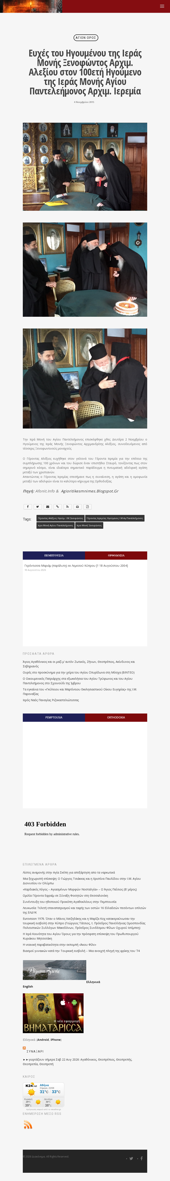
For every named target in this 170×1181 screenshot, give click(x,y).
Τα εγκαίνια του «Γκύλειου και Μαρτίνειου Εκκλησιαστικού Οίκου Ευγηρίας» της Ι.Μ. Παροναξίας (80, 691)
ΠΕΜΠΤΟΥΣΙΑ (53, 555)
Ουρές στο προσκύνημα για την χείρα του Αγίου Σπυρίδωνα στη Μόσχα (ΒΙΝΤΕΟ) (79, 672)
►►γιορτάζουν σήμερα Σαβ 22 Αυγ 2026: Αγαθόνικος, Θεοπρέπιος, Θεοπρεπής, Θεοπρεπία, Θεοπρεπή (77, 1061)
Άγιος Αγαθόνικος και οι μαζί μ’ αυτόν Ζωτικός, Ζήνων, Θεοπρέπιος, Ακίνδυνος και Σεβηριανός (79, 664)
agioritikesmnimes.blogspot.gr (89, 491)
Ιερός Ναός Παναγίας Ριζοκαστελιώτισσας (51, 700)
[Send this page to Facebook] (28, 506)
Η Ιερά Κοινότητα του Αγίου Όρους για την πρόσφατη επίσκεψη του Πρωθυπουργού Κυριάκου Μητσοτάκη (80, 936)
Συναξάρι (35, 1051)
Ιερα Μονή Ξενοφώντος (89, 525)
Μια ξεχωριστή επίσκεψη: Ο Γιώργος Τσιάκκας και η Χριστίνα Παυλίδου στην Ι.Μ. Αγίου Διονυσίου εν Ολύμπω (82, 881)
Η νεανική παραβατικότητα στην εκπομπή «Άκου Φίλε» (59, 945)
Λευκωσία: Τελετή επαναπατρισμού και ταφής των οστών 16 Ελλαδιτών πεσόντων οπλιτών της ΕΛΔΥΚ (84, 910)
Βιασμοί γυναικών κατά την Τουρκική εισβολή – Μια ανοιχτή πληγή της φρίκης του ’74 (81, 951)
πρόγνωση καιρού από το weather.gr (43, 1109)
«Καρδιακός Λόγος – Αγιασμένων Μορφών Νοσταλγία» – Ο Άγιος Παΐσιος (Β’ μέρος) (80, 889)
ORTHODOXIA (116, 717)
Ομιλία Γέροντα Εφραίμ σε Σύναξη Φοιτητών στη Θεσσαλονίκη (65, 895)
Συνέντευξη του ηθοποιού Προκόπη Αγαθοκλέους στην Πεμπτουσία (69, 902)
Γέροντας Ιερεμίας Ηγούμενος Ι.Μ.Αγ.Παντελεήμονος (115, 518)
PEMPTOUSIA (53, 717)
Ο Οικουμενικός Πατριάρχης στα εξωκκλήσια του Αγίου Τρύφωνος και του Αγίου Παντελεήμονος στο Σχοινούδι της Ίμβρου (77, 681)
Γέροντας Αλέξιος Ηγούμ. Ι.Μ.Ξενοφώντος (60, 518)
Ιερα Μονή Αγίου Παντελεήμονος (55, 525)
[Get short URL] (57, 506)
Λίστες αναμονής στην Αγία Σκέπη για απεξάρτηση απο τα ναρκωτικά (69, 872)
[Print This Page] (77, 506)
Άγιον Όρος (86, 37)
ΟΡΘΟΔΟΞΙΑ (116, 555)
